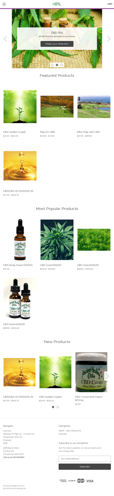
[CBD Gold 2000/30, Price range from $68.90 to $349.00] (93, 239)
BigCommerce (18, 486)
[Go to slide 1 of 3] (52, 65)
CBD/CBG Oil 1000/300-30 (18, 191)
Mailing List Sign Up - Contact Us (18, 434)
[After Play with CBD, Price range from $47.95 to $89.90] (93, 106)
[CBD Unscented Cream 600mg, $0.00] (91, 372)
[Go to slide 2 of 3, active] (57, 65)
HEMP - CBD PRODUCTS (70, 430)
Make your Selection (57, 43)
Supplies (63, 434)
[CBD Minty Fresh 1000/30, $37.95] (20, 239)
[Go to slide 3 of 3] (62, 65)
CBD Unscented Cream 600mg (89, 398)
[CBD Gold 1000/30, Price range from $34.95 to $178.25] (57, 239)
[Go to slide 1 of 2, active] (53, 407)
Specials (7, 430)
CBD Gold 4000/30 (14, 324)
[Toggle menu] (4, 4)
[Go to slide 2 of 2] (58, 407)
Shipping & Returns (12, 437)
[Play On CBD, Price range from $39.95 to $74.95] (57, 106)
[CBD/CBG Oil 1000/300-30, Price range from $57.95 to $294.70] (20, 166)
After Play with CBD (88, 132)
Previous (5, 38)
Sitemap (7, 440)
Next (109, 38)
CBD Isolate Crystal (14, 132)
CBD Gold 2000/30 (88, 265)
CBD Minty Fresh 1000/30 (18, 265)
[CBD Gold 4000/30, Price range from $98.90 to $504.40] (20, 299)
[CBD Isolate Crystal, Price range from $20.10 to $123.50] (20, 106)
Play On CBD (47, 132)
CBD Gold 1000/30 (50, 265)
